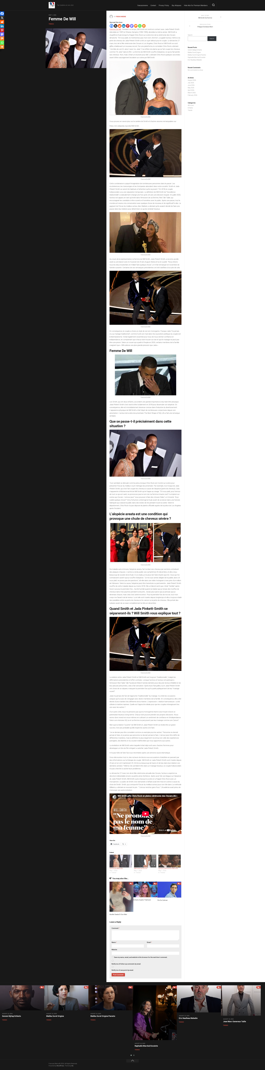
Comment (115, 928)
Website (114, 949)
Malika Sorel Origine (194, 52)
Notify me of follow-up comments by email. (126, 964)
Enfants (190, 108)
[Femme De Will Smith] (121, 861)
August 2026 (192, 80)
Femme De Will (115, 29)
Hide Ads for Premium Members (196, 5)
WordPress (60, 1066)
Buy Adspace (176, 5)
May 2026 (191, 88)
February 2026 (192, 95)
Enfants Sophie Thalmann (142, 900)
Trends (51, 24)
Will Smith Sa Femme (140, 868)
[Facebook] (111, 26)
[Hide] (1, 51)
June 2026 (191, 85)
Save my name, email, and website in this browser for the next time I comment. (140, 957)
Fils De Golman (162, 900)
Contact (153, 5)
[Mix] (136, 26)
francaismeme (142, 5)
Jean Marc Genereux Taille (234, 1021)
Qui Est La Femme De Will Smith (168, 868)
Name (114, 942)
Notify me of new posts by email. (123, 970)
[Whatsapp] (140, 26)
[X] (115, 26)
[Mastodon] (132, 26)
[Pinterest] (127, 26)
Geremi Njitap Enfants (195, 50)
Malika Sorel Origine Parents (197, 55)
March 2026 (192, 93)
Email (149, 942)
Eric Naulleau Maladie (195, 60)
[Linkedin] (123, 26)
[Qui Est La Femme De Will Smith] (169, 861)
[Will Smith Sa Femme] (145, 861)
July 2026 (191, 83)
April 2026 (191, 90)
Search (190, 35)
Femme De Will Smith (116, 868)
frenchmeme (121, 16)
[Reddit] (119, 26)
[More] (144, 26)
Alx (72, 1066)
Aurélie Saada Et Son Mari (118, 914)
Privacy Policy (164, 5)
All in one (191, 105)
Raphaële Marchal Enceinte (196, 57)
